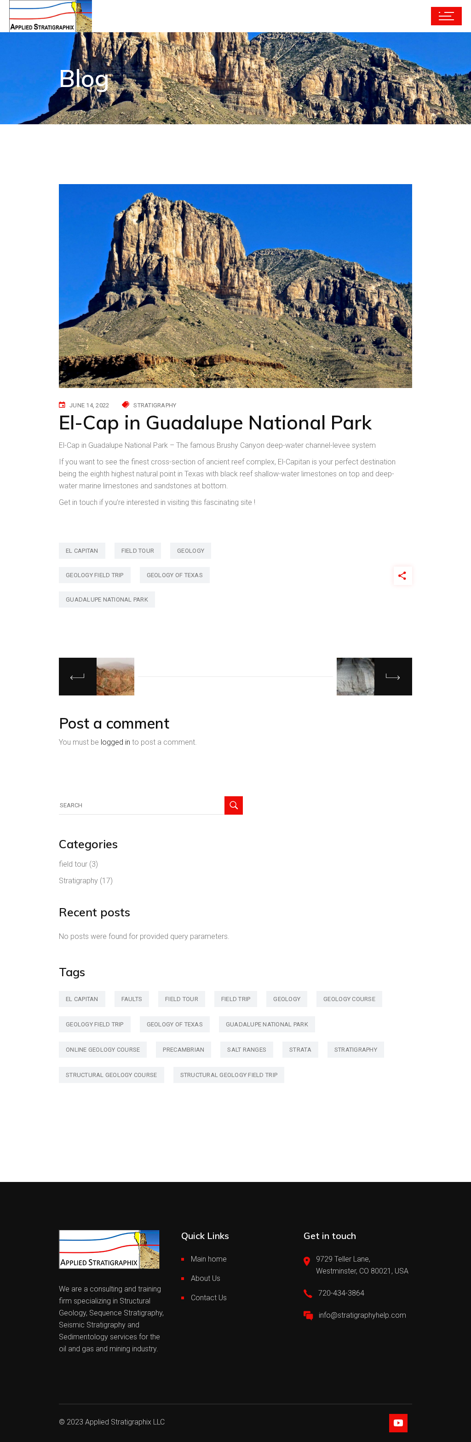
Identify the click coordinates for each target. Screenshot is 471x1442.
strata (300, 1049)
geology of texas (175, 575)
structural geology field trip (229, 1074)
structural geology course (111, 1074)
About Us (205, 1278)
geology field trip (95, 575)
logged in (115, 742)
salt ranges (246, 1049)
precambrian (183, 1049)
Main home (209, 1259)
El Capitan (82, 550)
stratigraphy (355, 1049)
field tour (138, 550)
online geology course (103, 1049)
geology (190, 550)
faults (132, 999)
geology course (349, 999)
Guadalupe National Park (107, 599)
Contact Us (209, 1297)
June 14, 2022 (89, 405)
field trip (236, 999)
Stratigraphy (154, 405)
